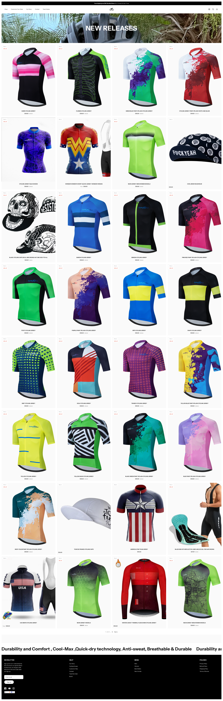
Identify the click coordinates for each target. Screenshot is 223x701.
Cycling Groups (73, 666)
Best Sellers (137, 669)
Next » (116, 632)
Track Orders (46, 9)
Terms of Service (204, 671)
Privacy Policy (203, 663)
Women (136, 666)
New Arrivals (137, 671)
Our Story (29, 9)
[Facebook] (5, 688)
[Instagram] (13, 688)
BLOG (71, 676)
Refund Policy (203, 666)
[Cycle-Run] (112, 9)
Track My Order (73, 674)
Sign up (9, 682)
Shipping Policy (204, 669)
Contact (37, 9)
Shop (6, 9)
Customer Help (73, 669)
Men (135, 663)
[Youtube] (9, 688)
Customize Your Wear (17, 9)
